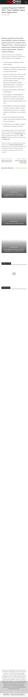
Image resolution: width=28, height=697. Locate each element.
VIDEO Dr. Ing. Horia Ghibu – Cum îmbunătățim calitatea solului (20, 161)
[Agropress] (14, 2)
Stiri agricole (14, 192)
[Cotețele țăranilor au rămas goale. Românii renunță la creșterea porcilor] (14, 184)
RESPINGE (6, 694)
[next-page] (5, 256)
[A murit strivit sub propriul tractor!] (14, 211)
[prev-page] (3, 256)
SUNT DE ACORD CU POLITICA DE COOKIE (14, 692)
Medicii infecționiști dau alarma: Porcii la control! (7, 161)
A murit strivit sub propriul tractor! (14, 223)
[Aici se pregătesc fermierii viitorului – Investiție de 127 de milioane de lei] (14, 239)
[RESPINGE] (26, 682)
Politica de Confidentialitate (17, 694)
